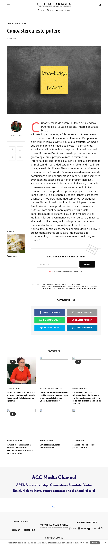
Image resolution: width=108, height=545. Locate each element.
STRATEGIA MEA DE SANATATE (51, 388)
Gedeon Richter (74, 286)
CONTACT (16, 530)
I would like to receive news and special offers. (67, 271)
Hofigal (94, 286)
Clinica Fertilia (75, 284)
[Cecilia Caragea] (54, 5)
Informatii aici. (83, 543)
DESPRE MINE (29, 530)
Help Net (85, 286)
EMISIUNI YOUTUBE (14, 388)
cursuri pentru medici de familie (54, 286)
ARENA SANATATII (46, 440)
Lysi (54, 289)
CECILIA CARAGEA (16, 135)
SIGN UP (87, 264)
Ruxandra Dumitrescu (66, 289)
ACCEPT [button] (94, 542)
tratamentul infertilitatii (86, 289)
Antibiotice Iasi (47, 284)
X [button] (105, 542)
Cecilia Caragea (61, 284)
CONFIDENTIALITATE (21, 522)
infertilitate (46, 289)
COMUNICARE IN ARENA (16, 24)
